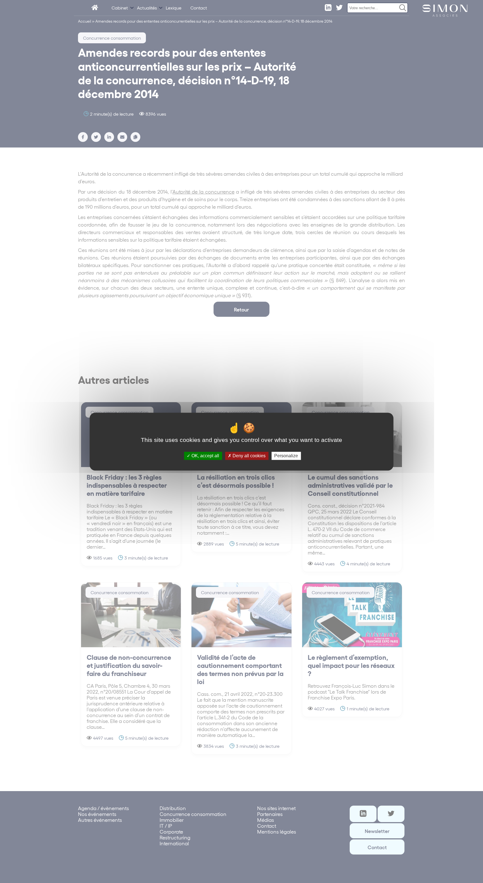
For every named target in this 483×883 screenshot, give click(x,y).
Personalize (286, 455)
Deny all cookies (248, 455)
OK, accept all (204, 455)
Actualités (147, 7)
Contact (198, 7)
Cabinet (120, 7)
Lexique (173, 7)
